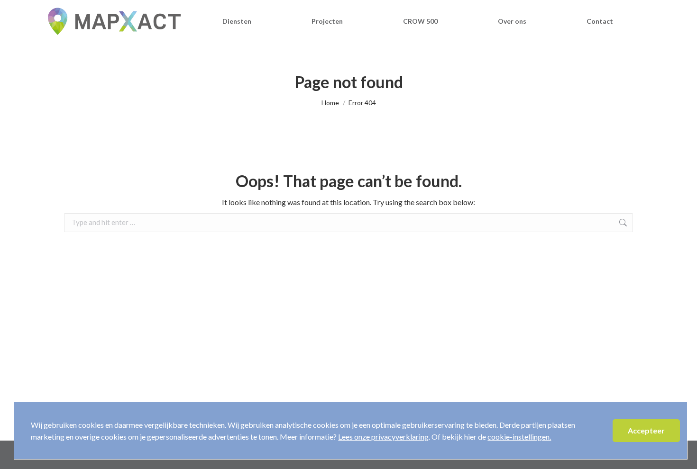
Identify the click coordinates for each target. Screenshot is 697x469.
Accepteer (646, 430)
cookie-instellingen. (519, 436)
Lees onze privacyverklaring (383, 436)
